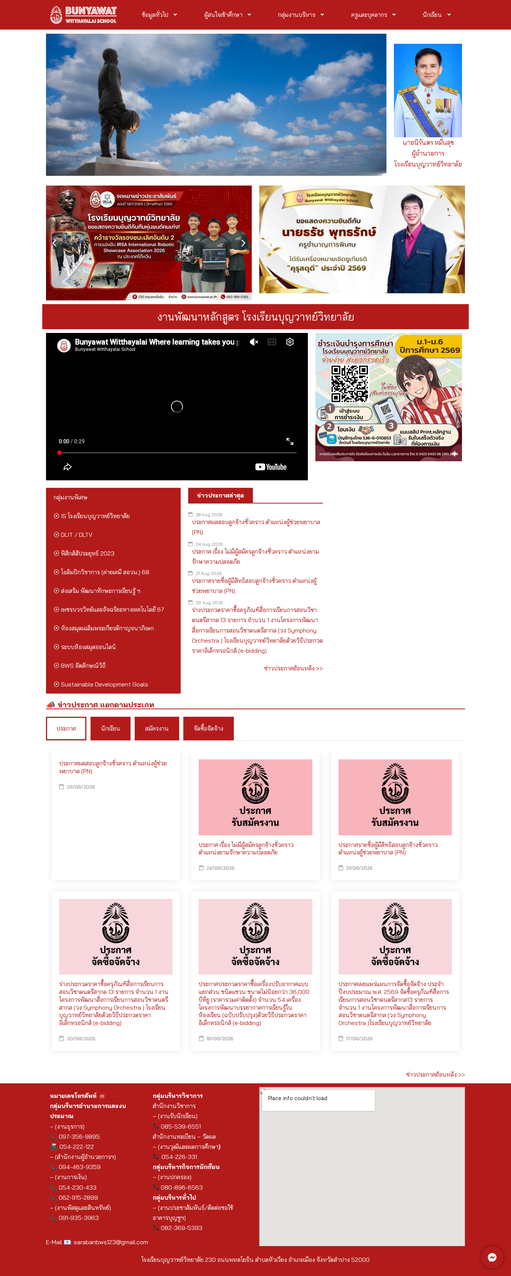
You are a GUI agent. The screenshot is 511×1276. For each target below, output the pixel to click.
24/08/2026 (220, 868)
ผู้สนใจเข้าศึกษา (223, 14)
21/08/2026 (359, 868)
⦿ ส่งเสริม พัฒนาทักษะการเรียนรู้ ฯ (96, 590)
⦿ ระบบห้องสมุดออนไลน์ (84, 647)
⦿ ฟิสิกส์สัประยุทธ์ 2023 (83, 553)
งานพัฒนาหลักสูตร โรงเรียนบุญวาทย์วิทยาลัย (255, 316)
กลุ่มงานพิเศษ (70, 497)
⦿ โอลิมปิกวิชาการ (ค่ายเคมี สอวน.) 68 (101, 572)
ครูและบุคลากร (369, 14)
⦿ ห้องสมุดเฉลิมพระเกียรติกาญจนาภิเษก (103, 628)
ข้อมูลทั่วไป (155, 14)
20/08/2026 (81, 1039)
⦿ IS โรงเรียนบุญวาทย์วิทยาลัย (91, 516)
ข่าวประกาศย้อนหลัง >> (293, 668)
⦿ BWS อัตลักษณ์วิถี (79, 665)
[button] (160, 14)
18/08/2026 (219, 1039)
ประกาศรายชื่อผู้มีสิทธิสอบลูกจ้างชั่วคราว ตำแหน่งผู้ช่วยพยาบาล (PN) (388, 848)
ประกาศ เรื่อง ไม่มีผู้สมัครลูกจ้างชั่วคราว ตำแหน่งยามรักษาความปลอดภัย (246, 848)
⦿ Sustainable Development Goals (100, 684)
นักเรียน (432, 14)
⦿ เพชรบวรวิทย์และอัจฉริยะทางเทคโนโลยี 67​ (108, 609)
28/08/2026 (81, 787)
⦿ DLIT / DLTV (72, 534)
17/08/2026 (359, 1039)
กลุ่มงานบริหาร (296, 14)
